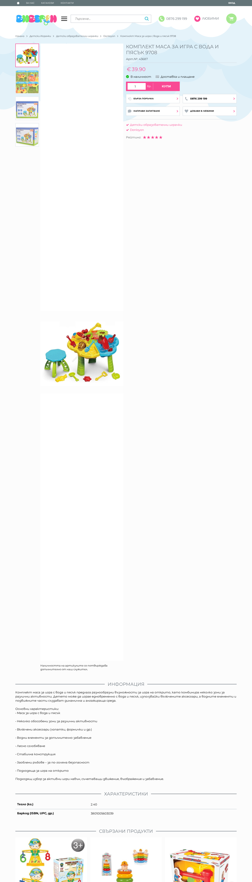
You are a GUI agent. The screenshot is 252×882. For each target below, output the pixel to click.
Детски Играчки (40, 36)
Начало (19, 36)
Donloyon (109, 36)
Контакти (67, 3)
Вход (231, 3)
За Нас (30, 3)
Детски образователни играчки (77, 36)
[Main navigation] (64, 18)
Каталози (47, 3)
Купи (166, 86)
